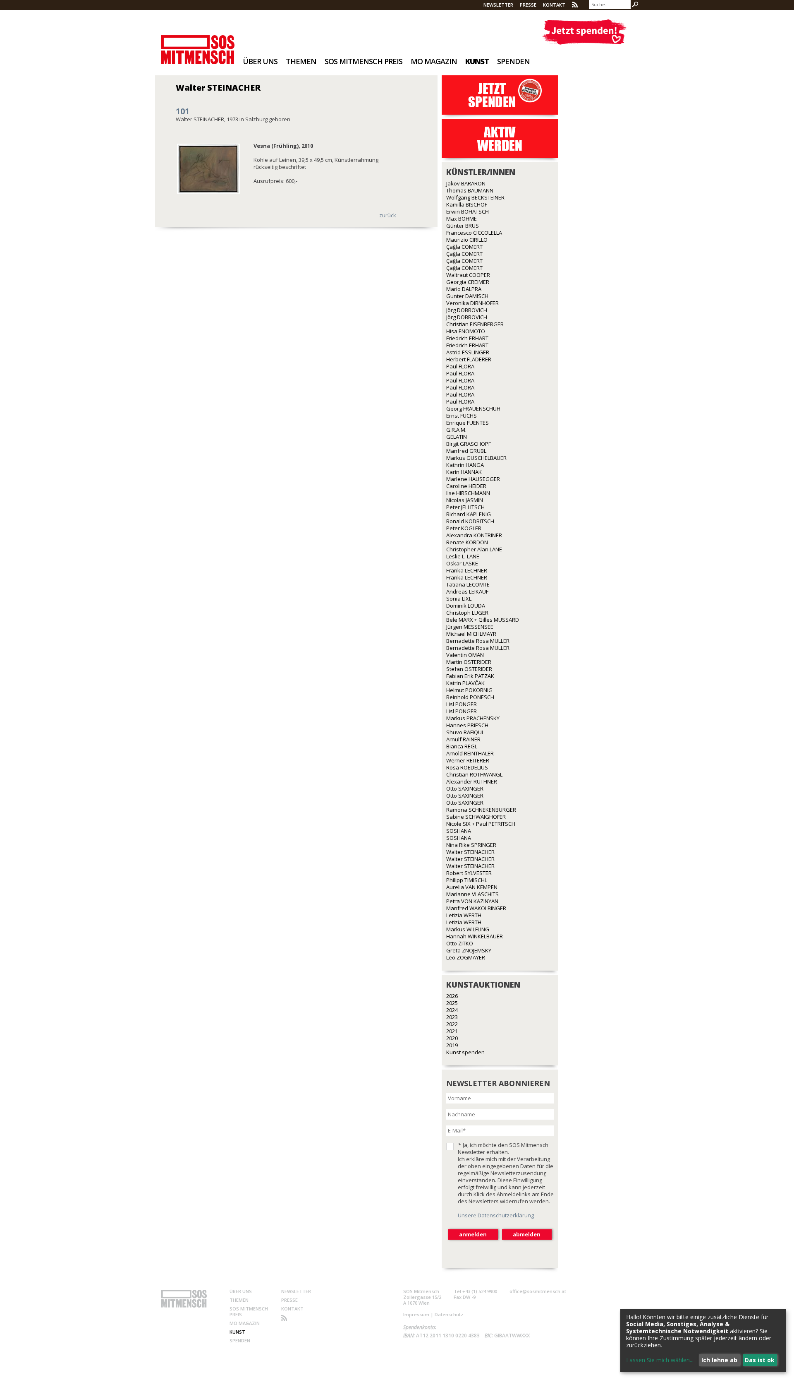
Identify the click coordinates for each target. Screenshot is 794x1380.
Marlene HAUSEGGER (473, 479)
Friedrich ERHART (467, 338)
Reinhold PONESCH (470, 697)
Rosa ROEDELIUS (467, 767)
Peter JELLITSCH (465, 507)
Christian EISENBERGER (475, 324)
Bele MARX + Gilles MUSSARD (482, 619)
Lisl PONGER (461, 704)
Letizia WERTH (463, 915)
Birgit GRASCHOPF (468, 443)
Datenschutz (449, 1314)
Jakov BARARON (465, 183)
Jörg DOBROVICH (466, 310)
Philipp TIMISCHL (466, 880)
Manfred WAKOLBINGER (476, 908)
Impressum (416, 1314)
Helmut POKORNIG (469, 690)
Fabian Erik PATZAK (470, 676)
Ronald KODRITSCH (470, 521)
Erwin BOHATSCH (467, 211)
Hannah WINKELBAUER (474, 936)
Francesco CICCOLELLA (474, 232)
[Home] (197, 44)
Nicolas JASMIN (464, 500)
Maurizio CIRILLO (467, 239)
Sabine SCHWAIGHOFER (476, 816)
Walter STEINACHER (470, 852)
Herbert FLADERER (468, 359)
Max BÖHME (461, 218)
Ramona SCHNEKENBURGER (481, 809)
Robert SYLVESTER (469, 873)
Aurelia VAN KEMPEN (471, 887)
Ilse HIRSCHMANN (468, 493)
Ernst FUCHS (461, 415)
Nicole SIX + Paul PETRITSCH (480, 823)
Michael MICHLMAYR (471, 633)
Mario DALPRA (463, 289)
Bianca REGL (461, 746)
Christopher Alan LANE (474, 549)
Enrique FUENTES (467, 422)
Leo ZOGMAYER (465, 957)
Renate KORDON (467, 542)
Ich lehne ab (719, 1360)
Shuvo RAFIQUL (465, 732)
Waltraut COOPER (468, 275)
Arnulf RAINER (463, 739)
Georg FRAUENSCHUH (473, 408)
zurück (387, 215)
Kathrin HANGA (465, 465)
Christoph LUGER (467, 612)
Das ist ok (760, 1360)
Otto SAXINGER (464, 788)
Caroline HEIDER (466, 486)
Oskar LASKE (462, 563)
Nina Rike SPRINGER (471, 845)
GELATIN (456, 436)
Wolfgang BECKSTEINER (475, 197)
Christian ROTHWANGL (474, 774)
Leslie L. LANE (462, 556)
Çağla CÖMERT (464, 246)
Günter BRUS (462, 225)
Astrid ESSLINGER (467, 352)
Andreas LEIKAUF (467, 591)
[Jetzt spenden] (584, 32)
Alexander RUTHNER (471, 781)
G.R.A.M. (456, 429)
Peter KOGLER (463, 528)
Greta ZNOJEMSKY (468, 950)
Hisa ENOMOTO (465, 331)
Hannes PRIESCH (467, 725)
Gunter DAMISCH (467, 296)
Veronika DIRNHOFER (472, 303)
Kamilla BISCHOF (466, 204)
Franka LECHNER (466, 570)
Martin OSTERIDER (468, 662)
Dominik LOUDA (465, 605)
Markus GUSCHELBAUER (476, 458)
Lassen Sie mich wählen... (660, 1359)
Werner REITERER (467, 760)
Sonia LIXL (458, 598)
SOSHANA (458, 830)
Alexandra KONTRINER (474, 535)
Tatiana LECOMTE (468, 584)
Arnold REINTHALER (470, 753)
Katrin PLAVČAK (465, 683)
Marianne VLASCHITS (472, 894)
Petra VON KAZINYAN (472, 901)
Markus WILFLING (467, 929)
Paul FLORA (460, 366)
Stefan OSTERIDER (469, 669)
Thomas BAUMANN (469, 190)
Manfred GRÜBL (466, 450)
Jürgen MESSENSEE (469, 626)
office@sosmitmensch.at (537, 1291)
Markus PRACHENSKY (473, 718)
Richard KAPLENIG (468, 514)
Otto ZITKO (459, 943)
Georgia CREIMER (467, 282)
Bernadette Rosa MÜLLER (477, 640)
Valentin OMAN (465, 655)
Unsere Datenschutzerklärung (496, 1215)
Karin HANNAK (464, 472)
